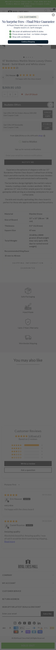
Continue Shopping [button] (28, 42)
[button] (53, 14)
